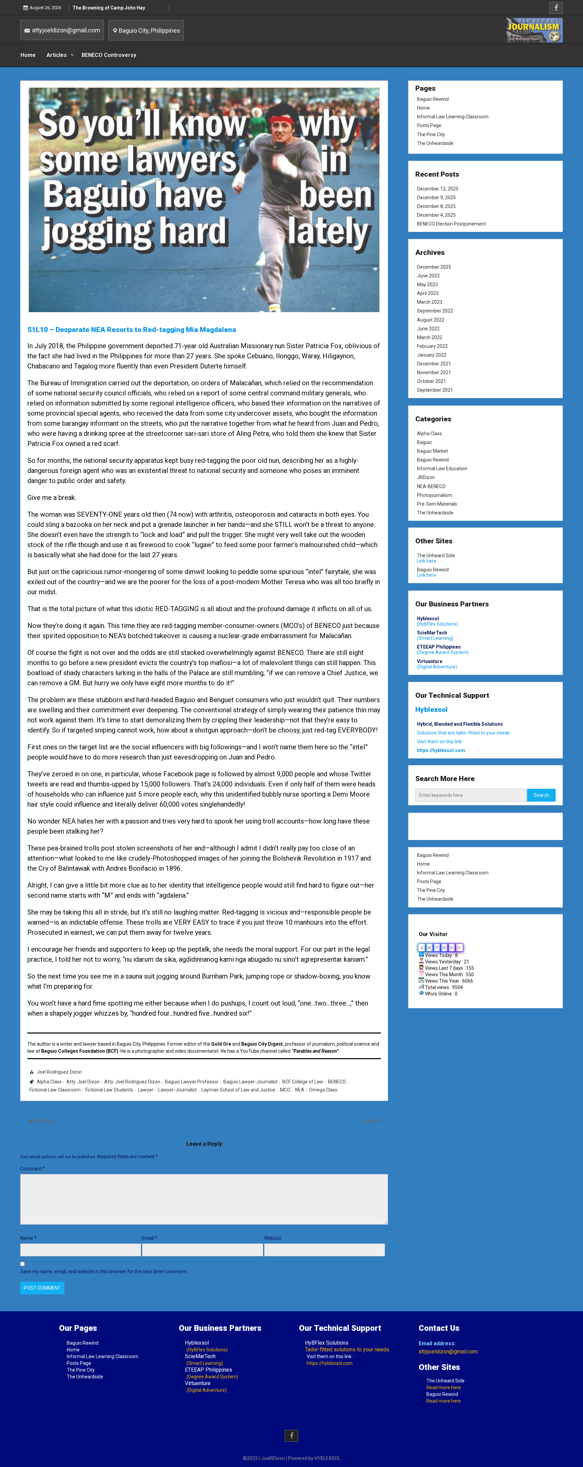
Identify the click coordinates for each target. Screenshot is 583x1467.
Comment (32, 1168)
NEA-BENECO (431, 486)
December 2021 (434, 363)
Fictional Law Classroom (55, 1089)
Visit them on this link (329, 1356)
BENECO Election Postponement (451, 224)
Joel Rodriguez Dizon (59, 1072)
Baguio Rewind (433, 99)
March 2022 (429, 337)
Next (370, 1120)
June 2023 (428, 275)
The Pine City (431, 134)
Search (541, 795)
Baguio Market (432, 451)
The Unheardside (435, 143)
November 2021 (434, 372)
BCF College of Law (302, 1081)
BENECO (337, 1081)
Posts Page (429, 125)
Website (272, 1238)
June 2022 (428, 328)
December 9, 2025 (436, 197)
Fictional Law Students (109, 1089)
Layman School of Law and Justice (238, 1089)
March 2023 (429, 302)
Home (28, 55)
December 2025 (434, 267)
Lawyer (146, 1089)
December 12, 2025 (438, 188)
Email (149, 1238)
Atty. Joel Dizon (83, 1081)
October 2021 (431, 381)
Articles (57, 55)
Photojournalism (434, 495)
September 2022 (435, 311)
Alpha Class (49, 1081)
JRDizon (426, 477)
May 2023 (427, 284)
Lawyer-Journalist (177, 1089)
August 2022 (430, 320)
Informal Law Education (442, 468)
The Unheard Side (436, 555)
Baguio (424, 442)
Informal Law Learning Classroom (453, 116)
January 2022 (431, 355)
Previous (43, 1120)
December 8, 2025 (436, 206)
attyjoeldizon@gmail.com (65, 30)
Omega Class (323, 1089)
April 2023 (428, 293)
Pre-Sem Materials (437, 503)
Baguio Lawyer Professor (192, 1081)
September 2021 (435, 390)
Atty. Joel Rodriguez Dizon (132, 1081)
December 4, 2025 (436, 215)
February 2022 (432, 346)
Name (28, 1238)
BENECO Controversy (109, 55)
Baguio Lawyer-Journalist (250, 1081)
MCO (285, 1089)
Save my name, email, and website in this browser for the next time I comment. (104, 1271)
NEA (299, 1089)
